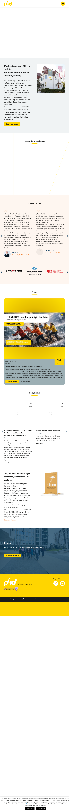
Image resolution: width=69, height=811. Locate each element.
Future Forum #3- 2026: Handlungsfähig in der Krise (23, 366)
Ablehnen (30, 808)
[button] (1, 235)
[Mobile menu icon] (63, 4)
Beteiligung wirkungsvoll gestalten (48, 431)
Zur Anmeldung (25, 381)
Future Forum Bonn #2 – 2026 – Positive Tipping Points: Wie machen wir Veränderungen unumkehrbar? (18, 433)
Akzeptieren (41, 808)
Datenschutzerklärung (27, 803)
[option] (14, 271)
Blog (37, 433)
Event (40, 433)
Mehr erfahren (12, 381)
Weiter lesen (7, 463)
